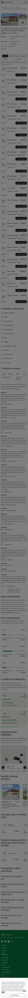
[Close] (26, 980)
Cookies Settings (14, 995)
